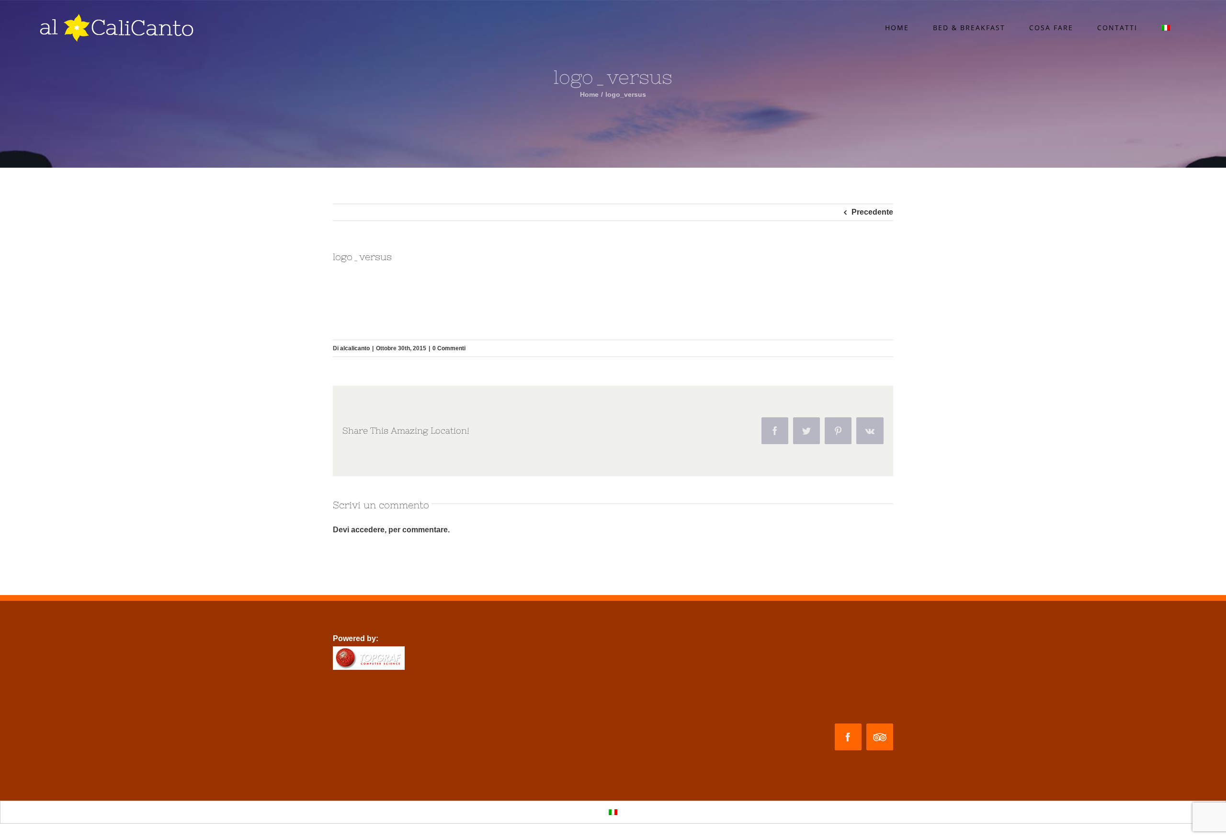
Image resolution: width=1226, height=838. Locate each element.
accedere (368, 530)
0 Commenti (448, 348)
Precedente (872, 212)
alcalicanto (355, 348)
